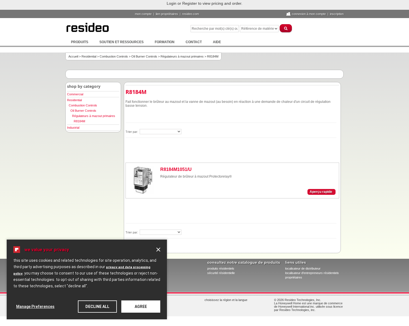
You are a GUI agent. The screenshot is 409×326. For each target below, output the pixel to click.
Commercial (75, 94)
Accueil (73, 56)
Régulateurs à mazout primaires (182, 56)
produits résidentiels (220, 268)
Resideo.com (190, 14)
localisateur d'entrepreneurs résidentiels (312, 273)
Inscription (337, 14)
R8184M (79, 121)
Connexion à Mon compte (309, 14)
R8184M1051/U (176, 169)
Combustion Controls (114, 56)
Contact (194, 42)
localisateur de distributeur (303, 268)
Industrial (73, 127)
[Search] (286, 28)
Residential (89, 56)
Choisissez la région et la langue (225, 300)
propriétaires (293, 277)
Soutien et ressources (121, 42)
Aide (217, 42)
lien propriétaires (167, 14)
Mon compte (143, 14)
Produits (79, 42)
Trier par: (132, 131)
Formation (164, 42)
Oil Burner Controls (144, 56)
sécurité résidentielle (221, 273)
